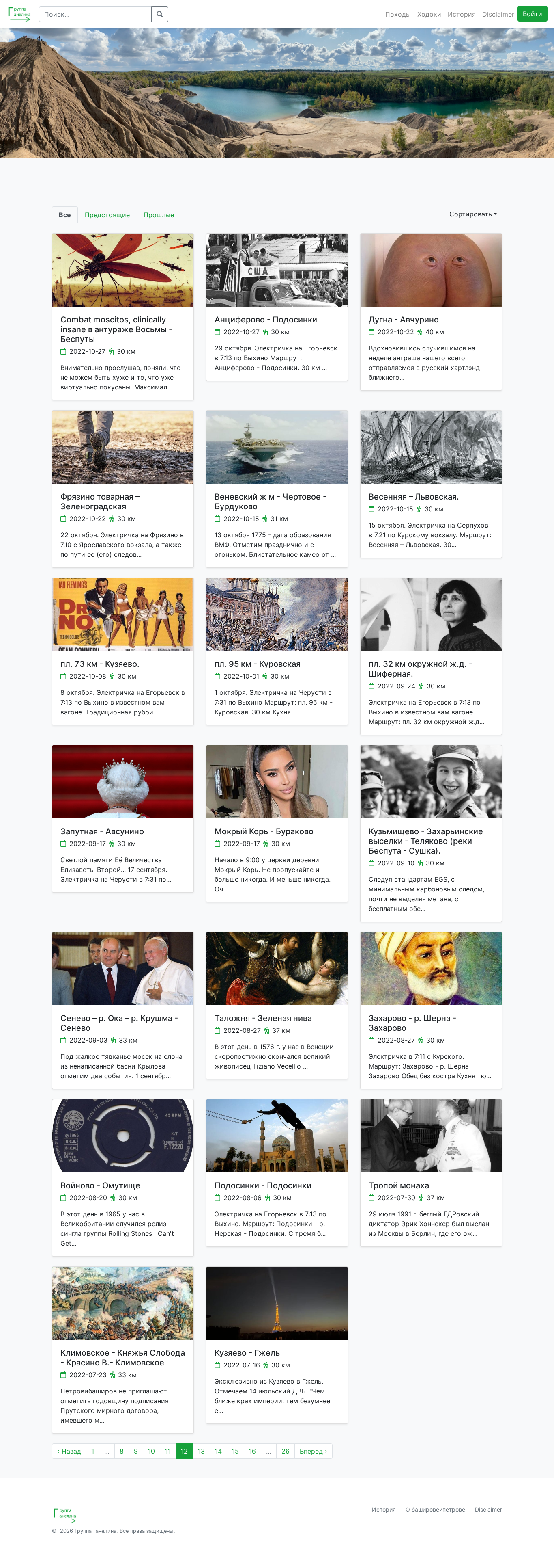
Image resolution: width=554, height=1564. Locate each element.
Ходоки (429, 14)
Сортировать (470, 214)
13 (201, 1451)
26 (285, 1451)
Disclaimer (498, 14)
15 (235, 1451)
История (462, 14)
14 (218, 1451)
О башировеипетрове (435, 1509)
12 (184, 1451)
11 (168, 1451)
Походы (398, 14)
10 (151, 1451)
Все (65, 215)
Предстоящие (107, 215)
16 (252, 1451)
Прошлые (159, 215)
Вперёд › (313, 1451)
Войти (532, 14)
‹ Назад (69, 1451)
